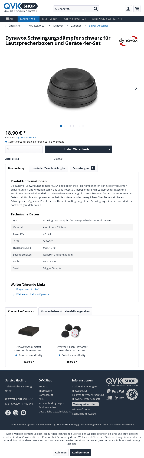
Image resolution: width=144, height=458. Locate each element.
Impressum (45, 390)
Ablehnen (61, 452)
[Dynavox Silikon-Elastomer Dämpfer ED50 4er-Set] (72, 331)
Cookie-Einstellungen (84, 386)
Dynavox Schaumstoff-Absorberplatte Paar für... (29, 348)
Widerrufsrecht (81, 409)
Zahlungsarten (47, 407)
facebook (8, 412)
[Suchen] (95, 8)
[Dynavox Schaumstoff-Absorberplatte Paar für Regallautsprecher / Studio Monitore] (29, 331)
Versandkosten (64, 424)
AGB (41, 399)
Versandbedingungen (51, 403)
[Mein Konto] (128, 8)
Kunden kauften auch (21, 311)
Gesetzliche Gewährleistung (55, 411)
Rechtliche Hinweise (84, 413)
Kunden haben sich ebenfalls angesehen (65, 311)
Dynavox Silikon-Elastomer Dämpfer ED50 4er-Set (72, 348)
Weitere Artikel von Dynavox (32, 294)
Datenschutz (46, 395)
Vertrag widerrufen (84, 404)
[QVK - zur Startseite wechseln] (20, 8)
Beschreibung (16, 168)
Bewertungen (83, 168)
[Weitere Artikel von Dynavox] (128, 41)
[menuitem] (76, 8)
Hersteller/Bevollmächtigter (48, 168)
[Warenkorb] (136, 8)
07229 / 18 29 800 (19, 399)
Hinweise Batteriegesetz (86, 399)
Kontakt (43, 386)
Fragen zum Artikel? (28, 289)
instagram (15, 412)
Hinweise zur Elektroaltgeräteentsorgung (88, 393)
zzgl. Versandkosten (26, 137)
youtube (23, 412)
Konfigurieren (80, 452)
